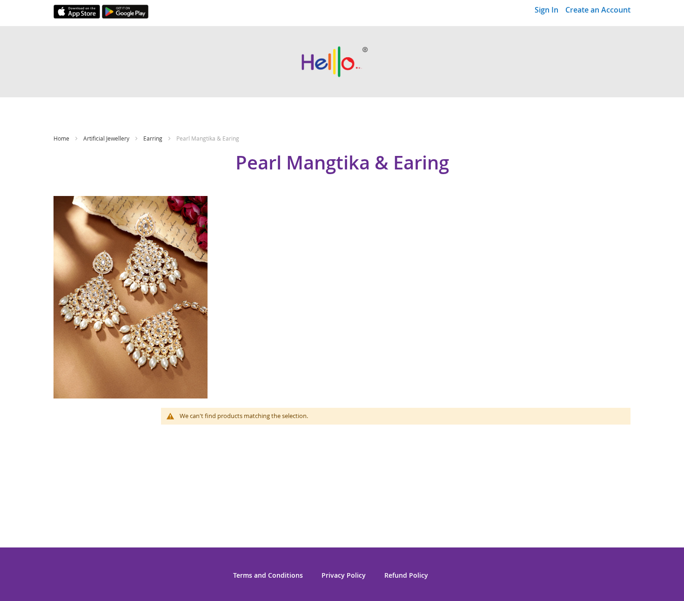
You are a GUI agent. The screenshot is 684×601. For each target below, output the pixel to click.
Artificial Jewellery (107, 138)
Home (62, 138)
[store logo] (342, 61)
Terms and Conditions (268, 575)
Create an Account (597, 10)
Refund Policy (406, 575)
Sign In (546, 10)
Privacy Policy (344, 575)
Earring (153, 138)
